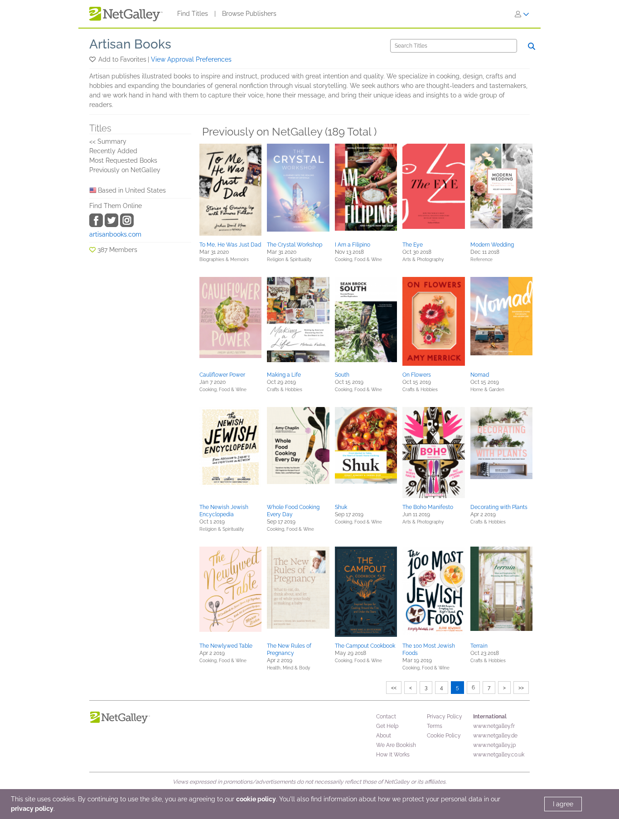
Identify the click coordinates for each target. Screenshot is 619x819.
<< (394, 687)
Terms (434, 726)
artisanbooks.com (115, 234)
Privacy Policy (444, 716)
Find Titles (192, 13)
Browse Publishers (249, 13)
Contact (386, 716)
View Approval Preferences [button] (191, 59)
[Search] (531, 46)
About (383, 735)
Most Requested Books (123, 160)
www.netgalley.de (495, 735)
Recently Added (113, 151)
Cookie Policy (444, 735)
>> (521, 687)
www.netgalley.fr (494, 726)
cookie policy (256, 799)
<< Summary (107, 141)
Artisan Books (130, 44)
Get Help (387, 726)
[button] (93, 59)
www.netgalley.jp (494, 745)
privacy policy (32, 808)
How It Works (393, 754)
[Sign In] (522, 14)
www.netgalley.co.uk (498, 754)
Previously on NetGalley (124, 170)
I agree (563, 804)
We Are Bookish (396, 745)
